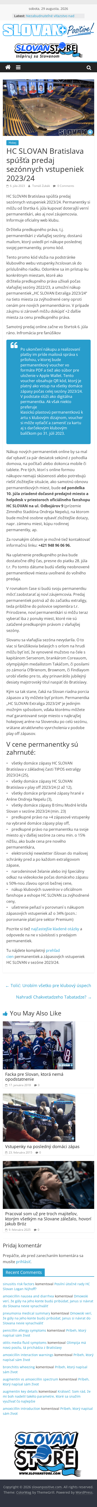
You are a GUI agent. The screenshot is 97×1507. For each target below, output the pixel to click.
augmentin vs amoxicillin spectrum (30, 1379)
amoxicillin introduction (21, 1408)
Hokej (12, 143)
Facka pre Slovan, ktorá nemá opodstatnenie (34, 1076)
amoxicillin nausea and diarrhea (28, 1296)
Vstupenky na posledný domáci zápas (42, 1146)
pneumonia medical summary (26, 1313)
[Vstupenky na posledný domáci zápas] (39, 1096)
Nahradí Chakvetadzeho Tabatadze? (54, 997)
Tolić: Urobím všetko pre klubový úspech (48, 985)
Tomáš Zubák (41, 186)
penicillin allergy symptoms (24, 1330)
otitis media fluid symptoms (25, 1342)
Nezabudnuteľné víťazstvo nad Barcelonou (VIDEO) (50, 18)
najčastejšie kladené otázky (55, 928)
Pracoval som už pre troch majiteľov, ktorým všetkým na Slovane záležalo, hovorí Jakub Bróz (48, 1218)
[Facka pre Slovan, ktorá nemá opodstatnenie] (39, 1024)
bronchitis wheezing (19, 1367)
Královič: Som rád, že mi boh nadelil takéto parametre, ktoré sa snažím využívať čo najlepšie (47, 1396)
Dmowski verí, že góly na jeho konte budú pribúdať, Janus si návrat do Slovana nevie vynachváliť (48, 1301)
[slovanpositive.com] (8, 67)
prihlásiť (23, 1261)
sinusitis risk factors (18, 1284)
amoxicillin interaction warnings (28, 1355)
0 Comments (65, 186)
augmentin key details (20, 1391)
